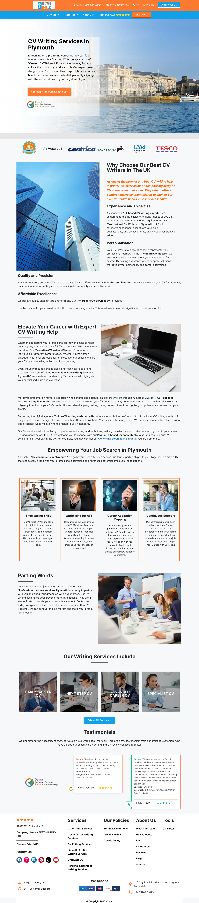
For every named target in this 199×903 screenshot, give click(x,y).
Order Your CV (169, 4)
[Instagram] (26, 860)
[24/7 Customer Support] (19, 888)
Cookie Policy (112, 840)
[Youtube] (56, 860)
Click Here (38, 695)
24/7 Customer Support (90, 4)
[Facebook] (19, 860)
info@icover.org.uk (119, 4)
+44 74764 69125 (145, 4)
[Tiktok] (48, 860)
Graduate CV (76, 859)
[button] (71, 147)
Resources (69, 14)
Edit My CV (141, 14)
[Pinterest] (41, 860)
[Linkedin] (34, 860)
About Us (88, 14)
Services (51, 14)
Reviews (115, 14)
